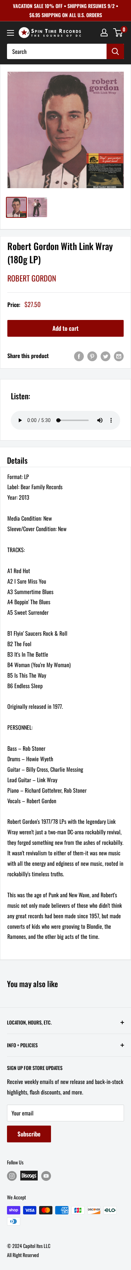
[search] (57, 51)
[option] (65, 130)
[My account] (104, 32)
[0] (118, 32)
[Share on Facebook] (79, 356)
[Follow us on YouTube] (46, 1176)
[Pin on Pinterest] (92, 356)
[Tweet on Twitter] (105, 356)
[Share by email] (119, 356)
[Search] (115, 51)
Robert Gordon (31, 278)
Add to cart (65, 328)
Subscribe (29, 1133)
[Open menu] (10, 33)
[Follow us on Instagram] (12, 1176)
